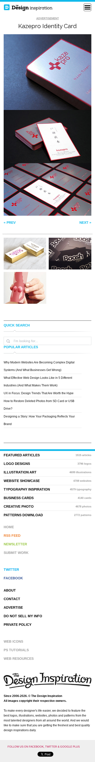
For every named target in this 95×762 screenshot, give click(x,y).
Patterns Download (47, 515)
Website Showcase (47, 481)
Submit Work (16, 553)
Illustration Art (47, 472)
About (10, 590)
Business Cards (47, 498)
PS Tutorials (16, 650)
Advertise (13, 607)
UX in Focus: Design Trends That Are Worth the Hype (39, 393)
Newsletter (15, 544)
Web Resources (19, 659)
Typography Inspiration (47, 489)
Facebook (13, 578)
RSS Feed (12, 536)
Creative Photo (47, 506)
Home (9, 527)
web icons (13, 641)
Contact (12, 599)
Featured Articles (47, 455)
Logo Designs (47, 464)
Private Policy (17, 625)
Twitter (11, 570)
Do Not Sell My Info (23, 616)
